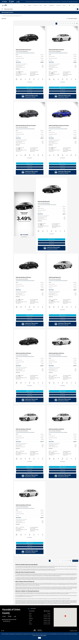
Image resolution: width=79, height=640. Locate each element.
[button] (65, 616)
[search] (77, 5)
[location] (51, 1)
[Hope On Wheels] (15, 616)
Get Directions (6, 621)
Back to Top (75, 560)
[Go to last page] (77, 24)
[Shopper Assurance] (4, 616)
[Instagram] (3, 631)
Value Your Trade (29, 92)
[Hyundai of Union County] (4, 5)
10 (72, 23)
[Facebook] (1, 631)
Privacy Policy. (43, 635)
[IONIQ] (10, 616)
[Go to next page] (75, 24)
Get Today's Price (29, 89)
